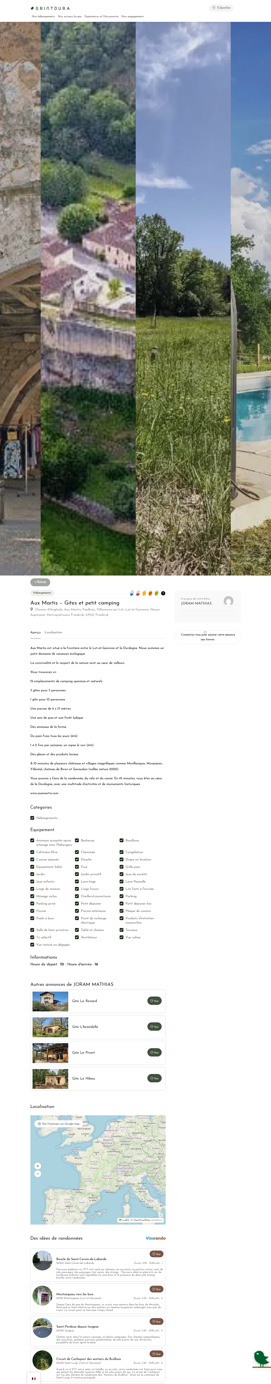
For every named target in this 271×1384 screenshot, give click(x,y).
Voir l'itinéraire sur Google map (61, 1124)
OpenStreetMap (142, 1220)
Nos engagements (132, 16)
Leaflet (125, 1220)
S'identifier (223, 8)
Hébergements (42, 592)
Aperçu (35, 632)
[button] (37, 1166)
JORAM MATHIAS (196, 604)
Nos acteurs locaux (70, 16)
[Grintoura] (50, 8)
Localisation (53, 632)
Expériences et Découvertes (102, 16)
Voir (158, 1254)
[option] (183, 299)
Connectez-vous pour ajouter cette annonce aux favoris (208, 637)
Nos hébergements (43, 16)
